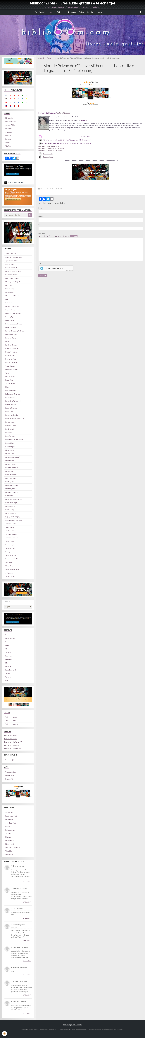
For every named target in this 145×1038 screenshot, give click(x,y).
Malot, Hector (9, 450)
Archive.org (9, 812)
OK (30, 215)
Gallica (7, 826)
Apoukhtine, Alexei (11, 261)
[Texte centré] (56, 236)
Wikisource (9, 854)
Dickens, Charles (10, 327)
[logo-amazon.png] (40, 157)
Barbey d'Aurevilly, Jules (13, 271)
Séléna (7, 673)
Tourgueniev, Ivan (11, 534)
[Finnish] (18, 102)
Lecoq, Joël (9, 411)
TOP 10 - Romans (11, 717)
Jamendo (8, 833)
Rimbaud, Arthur (10, 489)
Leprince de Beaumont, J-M (14, 418)
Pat (6, 680)
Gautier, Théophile (11, 362)
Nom (40, 208)
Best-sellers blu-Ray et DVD (13, 742)
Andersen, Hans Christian (13, 257)
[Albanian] (18, 106)
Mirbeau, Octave (10, 464)
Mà (6, 663)
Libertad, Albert (10, 425)
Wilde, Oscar (9, 566)
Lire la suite (27, 882)
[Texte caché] (61, 236)
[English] (10, 95)
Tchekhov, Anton (11, 524)
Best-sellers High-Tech (11, 745)
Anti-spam (42, 264)
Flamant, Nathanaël (11, 348)
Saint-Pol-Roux (10, 506)
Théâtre (8, 146)
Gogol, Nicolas (10, 366)
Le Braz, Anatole (10, 404)
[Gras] (39, 236)
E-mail (40, 216)
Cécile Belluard (10, 638)
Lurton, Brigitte (10, 447)
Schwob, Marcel (10, 513)
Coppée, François (11, 310)
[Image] (63, 236)
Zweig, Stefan (10, 576)
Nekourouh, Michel (11, 468)
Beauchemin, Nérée (12, 278)
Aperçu (74, 236)
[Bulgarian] (22, 102)
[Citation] (53, 236)
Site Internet (42, 225)
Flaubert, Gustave (11, 352)
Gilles (7, 645)
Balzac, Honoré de (11, 268)
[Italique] (42, 236)
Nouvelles (8, 128)
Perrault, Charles (11, 475)
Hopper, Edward (10, 376)
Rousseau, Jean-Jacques (13, 499)
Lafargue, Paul (10, 397)
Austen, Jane (9, 264)
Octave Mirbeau (63, 113)
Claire (7, 649)
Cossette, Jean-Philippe (13, 313)
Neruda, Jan (9, 471)
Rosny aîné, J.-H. (10, 496)
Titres (49, 58)
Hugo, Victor (9, 380)
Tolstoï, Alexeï (10, 531)
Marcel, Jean (9, 454)
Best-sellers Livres (10, 735)
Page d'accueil (39, 12)
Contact (99, 12)
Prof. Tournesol (10, 670)
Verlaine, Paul (10, 548)
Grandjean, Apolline (11, 369)
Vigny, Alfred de (10, 555)
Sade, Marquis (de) (11, 503)
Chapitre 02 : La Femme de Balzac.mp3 (51, 148)
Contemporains (10, 121)
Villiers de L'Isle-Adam (12, 559)
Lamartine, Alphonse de (13, 401)
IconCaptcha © (69, 270)
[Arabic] (22, 95)
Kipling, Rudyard (10, 390)
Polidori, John (9, 482)
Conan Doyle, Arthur (12, 306)
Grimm (7, 373)
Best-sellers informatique (12, 748)
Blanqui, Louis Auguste (13, 282)
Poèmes (8, 135)
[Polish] (6, 102)
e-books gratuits (10, 823)
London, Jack (9, 429)
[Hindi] (14, 102)
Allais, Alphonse (10, 254)
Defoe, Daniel (9, 320)
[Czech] (6, 106)
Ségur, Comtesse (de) (12, 517)
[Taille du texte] (47, 236)
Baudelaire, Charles (11, 275)
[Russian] (18, 98)
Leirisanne (8, 659)
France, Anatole (10, 359)
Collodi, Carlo (9, 303)
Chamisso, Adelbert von (13, 296)
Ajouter (43, 275)
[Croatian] (10, 106)
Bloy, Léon (8, 285)
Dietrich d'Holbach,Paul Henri (15, 331)
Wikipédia (8, 562)
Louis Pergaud (10, 436)
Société (8, 142)
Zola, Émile (9, 573)
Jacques (8, 652)
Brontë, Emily (9, 289)
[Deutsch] (6, 98)
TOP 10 (60, 12)
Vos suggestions (10, 772)
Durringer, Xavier (10, 338)
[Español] (14, 95)
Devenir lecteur (10, 775)
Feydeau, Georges (11, 345)
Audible (81, 12)
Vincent (8, 677)
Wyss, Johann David (12, 569)
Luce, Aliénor (9, 443)
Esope (7, 341)
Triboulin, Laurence (11, 538)
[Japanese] (18, 95)
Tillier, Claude (9, 527)
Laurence (8, 656)
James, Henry (10, 383)
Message (41, 233)
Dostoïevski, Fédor (11, 334)
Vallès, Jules (9, 541)
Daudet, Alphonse (11, 317)
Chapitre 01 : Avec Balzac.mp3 (48, 146)
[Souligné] (44, 236)
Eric (6, 642)
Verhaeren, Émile (11, 545)
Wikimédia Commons (12, 847)
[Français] (6, 95)
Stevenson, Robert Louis (13, 520)
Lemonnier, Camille (11, 415)
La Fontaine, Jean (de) (12, 394)
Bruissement (9, 635)
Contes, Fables (10, 125)
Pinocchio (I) (9, 760)
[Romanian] (27, 98)
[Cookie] (4, 1033)
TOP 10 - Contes (10, 721)
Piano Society (10, 844)
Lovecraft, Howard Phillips (14, 440)
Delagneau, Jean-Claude (13, 324)
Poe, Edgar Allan (10, 478)
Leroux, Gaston (10, 422)
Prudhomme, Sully (11, 485)
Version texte (48, 154)
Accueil (41, 58)
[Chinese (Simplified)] (14, 106)
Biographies (9, 118)
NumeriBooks (9, 840)
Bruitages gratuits (11, 816)
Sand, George (9, 510)
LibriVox (8, 837)
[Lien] (58, 236)
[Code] (68, 236)
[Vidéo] (66, 236)
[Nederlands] (10, 98)
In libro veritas (10, 830)
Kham (7, 387)
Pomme (8, 666)
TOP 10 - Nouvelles (11, 724)
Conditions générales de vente (72, 1025)
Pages (50, 12)
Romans (71, 120)
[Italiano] (27, 95)
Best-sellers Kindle (10, 739)
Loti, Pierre (9, 433)
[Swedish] (22, 98)
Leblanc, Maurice (11, 408)
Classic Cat (9, 819)
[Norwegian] (10, 102)
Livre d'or (90, 12)
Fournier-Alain (10, 355)
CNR (6, 299)
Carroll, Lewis (9, 292)
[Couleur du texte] (50, 236)
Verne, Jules (9, 552)
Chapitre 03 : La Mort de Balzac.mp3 (50, 151)
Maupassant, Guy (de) (12, 457)
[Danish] (27, 102)
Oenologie (8, 132)
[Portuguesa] (14, 98)
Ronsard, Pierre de (11, 492)
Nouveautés (72, 12)
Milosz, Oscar (9, 461)
